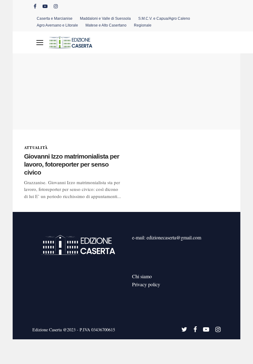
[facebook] (35, 6)
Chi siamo (142, 276)
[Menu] (39, 42)
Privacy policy (146, 284)
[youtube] (45, 6)
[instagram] (56, 6)
